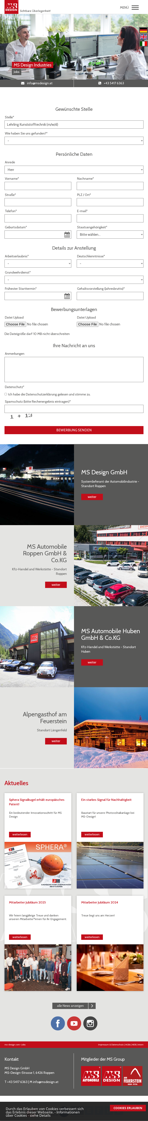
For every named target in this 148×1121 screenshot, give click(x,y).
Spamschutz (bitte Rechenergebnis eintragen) (38, 402)
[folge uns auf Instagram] (90, 1023)
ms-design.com (12, 1044)
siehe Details (40, 1115)
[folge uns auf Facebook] (58, 1023)
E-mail (82, 211)
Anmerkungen (14, 354)
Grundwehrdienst (18, 272)
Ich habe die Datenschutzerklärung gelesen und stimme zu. (49, 394)
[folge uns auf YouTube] (74, 1023)
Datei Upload (14, 317)
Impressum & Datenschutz (111, 1044)
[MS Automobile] (91, 1076)
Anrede (10, 162)
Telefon (11, 211)
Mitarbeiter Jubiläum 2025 (27, 902)
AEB (134, 1044)
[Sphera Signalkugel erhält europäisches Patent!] (38, 865)
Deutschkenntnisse (91, 256)
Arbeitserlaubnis (17, 256)
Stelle (9, 117)
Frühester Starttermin (21, 289)
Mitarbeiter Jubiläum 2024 (99, 902)
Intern (140, 1044)
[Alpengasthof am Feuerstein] (132, 1076)
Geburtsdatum (16, 227)
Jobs (23, 1044)
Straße (10, 195)
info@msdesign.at (45, 1082)
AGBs (127, 1044)
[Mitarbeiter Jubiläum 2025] (38, 967)
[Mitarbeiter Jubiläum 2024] (110, 967)
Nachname (85, 179)
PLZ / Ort (84, 195)
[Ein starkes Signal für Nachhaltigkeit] (110, 865)
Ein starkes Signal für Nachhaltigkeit (106, 800)
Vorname (12, 179)
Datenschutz (14, 387)
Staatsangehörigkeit (92, 227)
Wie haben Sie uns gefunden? (26, 133)
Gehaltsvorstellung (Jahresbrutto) (101, 289)
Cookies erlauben (128, 1108)
